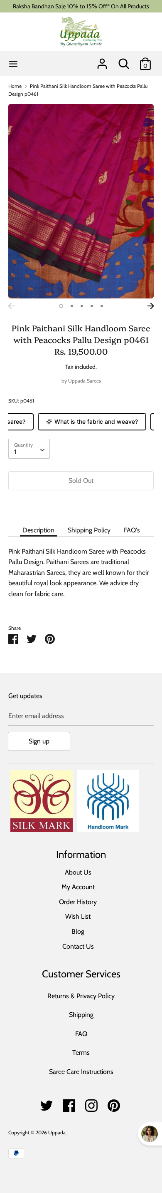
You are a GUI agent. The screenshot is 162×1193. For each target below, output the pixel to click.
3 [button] (82, 306)
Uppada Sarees (84, 381)
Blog (77, 931)
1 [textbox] (15, 452)
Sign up (39, 741)
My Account (78, 887)
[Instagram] (91, 1103)
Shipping (81, 1015)
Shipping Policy (89, 530)
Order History (78, 902)
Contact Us (78, 946)
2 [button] (72, 306)
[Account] (102, 61)
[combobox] (29, 449)
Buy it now (81, 506)
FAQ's (132, 530)
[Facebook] (69, 1103)
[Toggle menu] (13, 64)
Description (38, 530)
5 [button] (102, 306)
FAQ (81, 1034)
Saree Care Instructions (81, 1072)
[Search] (123, 61)
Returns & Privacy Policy (81, 996)
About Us (78, 872)
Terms (81, 1052)
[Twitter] (46, 1103)
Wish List (78, 916)
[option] (81, 201)
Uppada (57, 1132)
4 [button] (92, 306)
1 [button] (61, 306)
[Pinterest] (114, 1103)
